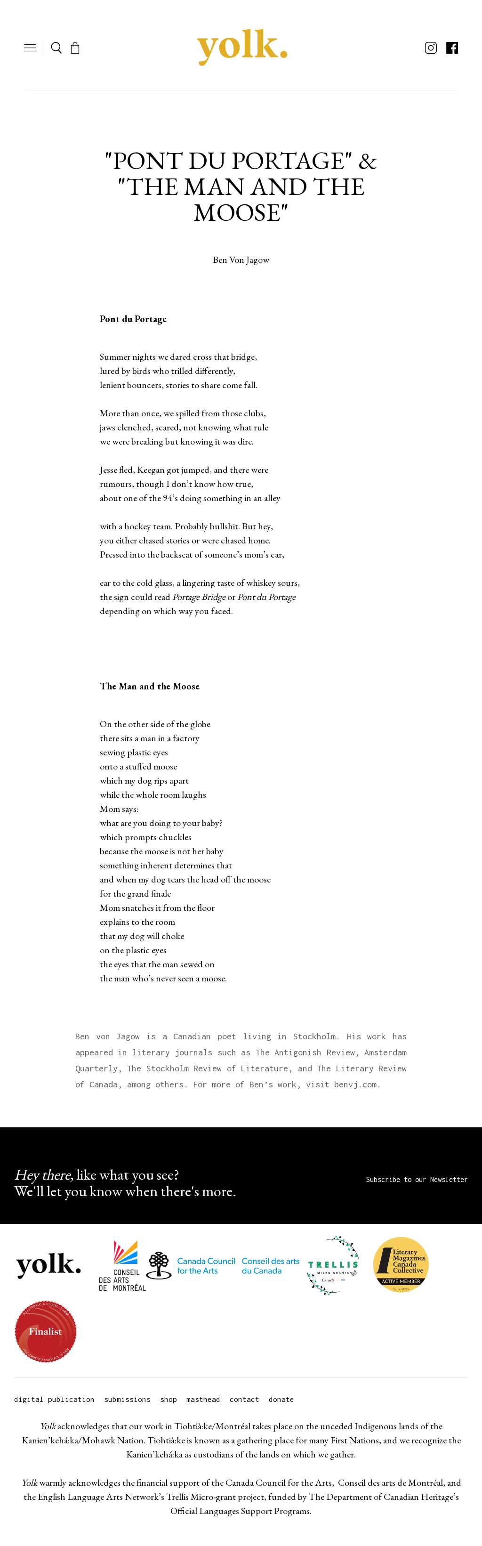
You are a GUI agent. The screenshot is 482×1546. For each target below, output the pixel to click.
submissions (127, 1399)
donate (281, 1399)
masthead (203, 1399)
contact (244, 1399)
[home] (241, 48)
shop (168, 1399)
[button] (30, 48)
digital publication (54, 1399)
